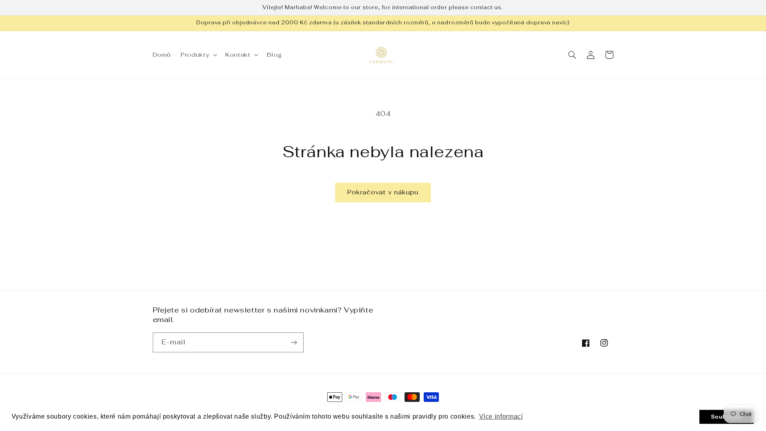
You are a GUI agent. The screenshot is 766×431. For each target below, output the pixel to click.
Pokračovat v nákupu (383, 192)
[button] (198, 54)
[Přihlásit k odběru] (293, 342)
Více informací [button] (501, 416)
